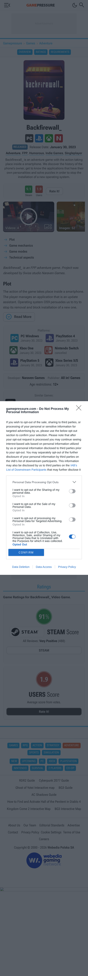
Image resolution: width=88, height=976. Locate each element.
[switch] (72, 491)
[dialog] (44, 488)
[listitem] (44, 482)
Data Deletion (20, 566)
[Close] (80, 409)
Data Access (44, 566)
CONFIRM (26, 552)
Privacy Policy (67, 566)
